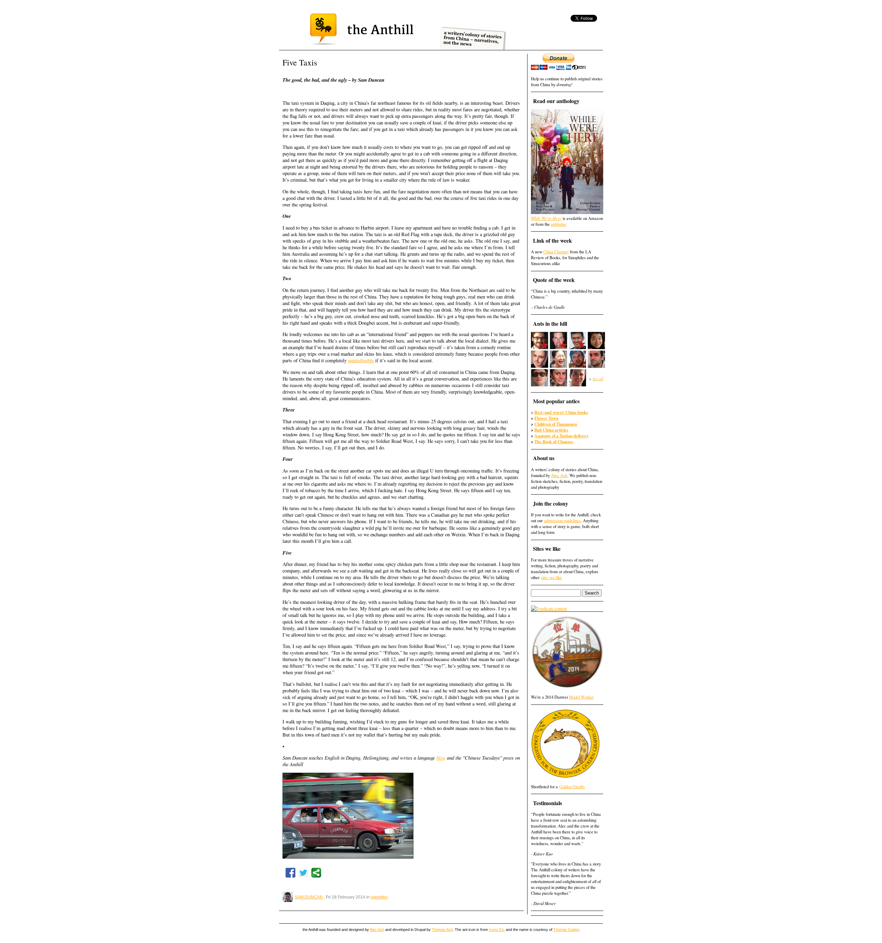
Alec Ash (559, 475)
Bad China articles (551, 430)
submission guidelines (562, 521)
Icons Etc (497, 929)
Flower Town (546, 418)
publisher (558, 224)
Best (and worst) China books (561, 412)
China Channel (555, 252)
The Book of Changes (553, 441)
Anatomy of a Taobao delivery (561, 436)
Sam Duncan (309, 897)
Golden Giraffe (572, 787)
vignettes (379, 897)
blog (441, 757)
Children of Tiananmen (555, 424)
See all (598, 378)
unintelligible (361, 360)
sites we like (551, 577)
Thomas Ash (442, 929)
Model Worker (581, 697)
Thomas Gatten (566, 929)
